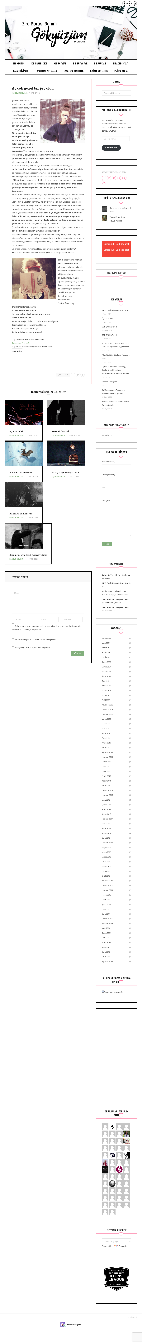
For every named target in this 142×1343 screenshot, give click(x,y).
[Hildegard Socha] (105, 1140)
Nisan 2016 (106, 852)
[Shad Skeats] (112, 1204)
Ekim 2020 (106, 695)
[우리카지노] (112, 1169)
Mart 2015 (106, 899)
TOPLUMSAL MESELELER (46, 70)
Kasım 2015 (106, 866)
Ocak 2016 (106, 861)
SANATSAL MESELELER (73, 70)
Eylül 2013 (106, 956)
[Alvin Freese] (126, 1176)
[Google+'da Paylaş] (82, 375)
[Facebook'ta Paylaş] (73, 375)
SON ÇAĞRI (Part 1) (109, 335)
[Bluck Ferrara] (105, 1126)
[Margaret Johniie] (126, 1162)
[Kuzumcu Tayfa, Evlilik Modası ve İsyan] (28, 536)
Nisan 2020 (106, 723)
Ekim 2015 (106, 871)
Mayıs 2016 (106, 847)
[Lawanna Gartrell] (126, 1190)
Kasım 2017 (106, 814)
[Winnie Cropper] (126, 1148)
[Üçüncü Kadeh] (24, 413)
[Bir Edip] (119, 1169)
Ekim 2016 (106, 838)
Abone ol (111, 147)
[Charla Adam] (112, 1190)
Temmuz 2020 (107, 709)
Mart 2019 (106, 766)
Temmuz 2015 (107, 885)
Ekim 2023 (106, 652)
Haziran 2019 (107, 757)
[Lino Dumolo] (105, 1155)
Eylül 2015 (106, 876)
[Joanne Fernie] (112, 1133)
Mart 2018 (106, 800)
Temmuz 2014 (107, 918)
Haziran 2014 (107, 923)
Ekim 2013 (106, 952)
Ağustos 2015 (107, 880)
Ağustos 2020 (107, 705)
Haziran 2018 (107, 795)
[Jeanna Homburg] (105, 1204)
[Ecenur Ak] (71, 32)
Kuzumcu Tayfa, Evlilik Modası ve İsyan (28, 555)
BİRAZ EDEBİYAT (120, 63)
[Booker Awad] (105, 1133)
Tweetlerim (107, 435)
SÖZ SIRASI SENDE (39, 63)
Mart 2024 (106, 643)
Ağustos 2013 (107, 961)
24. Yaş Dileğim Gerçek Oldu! (65, 472)
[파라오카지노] (126, 1126)
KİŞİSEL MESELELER (99, 70)
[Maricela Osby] (119, 1133)
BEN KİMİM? (18, 63)
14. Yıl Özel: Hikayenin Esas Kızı (115, 310)
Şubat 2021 (106, 676)
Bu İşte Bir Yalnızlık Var (20, 514)
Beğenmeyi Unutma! (116, 273)
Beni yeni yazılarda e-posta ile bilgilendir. (32, 647)
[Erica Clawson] (126, 1169)
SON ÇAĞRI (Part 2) (109, 327)
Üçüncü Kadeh (16, 431)
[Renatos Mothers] (112, 1148)
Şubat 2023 (106, 662)
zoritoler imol (122, 594)
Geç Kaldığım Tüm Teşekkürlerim (115, 599)
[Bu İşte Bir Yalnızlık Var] (24, 495)
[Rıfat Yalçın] (112, 1183)
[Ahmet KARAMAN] (112, 1126)
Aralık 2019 (106, 743)
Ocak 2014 (106, 937)
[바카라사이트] (112, 1211)
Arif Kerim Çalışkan (113, 602)
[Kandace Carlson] (105, 1190)
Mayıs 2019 (106, 761)
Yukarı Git (133, 1317)
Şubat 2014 (106, 933)
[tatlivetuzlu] (126, 1140)
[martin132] (126, 1204)
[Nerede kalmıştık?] (66, 413)
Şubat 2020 (106, 733)
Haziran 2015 (107, 890)
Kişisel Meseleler (20, 93)
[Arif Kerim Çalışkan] (126, 1133)
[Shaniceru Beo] (119, 1155)
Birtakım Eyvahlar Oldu (20, 472)
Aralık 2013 (106, 942)
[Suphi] (105, 1169)
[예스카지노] (119, 1162)
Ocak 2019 (106, 771)
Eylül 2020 (106, 700)
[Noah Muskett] (105, 1183)
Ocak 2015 (106, 909)
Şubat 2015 (106, 904)
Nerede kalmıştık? (60, 431)
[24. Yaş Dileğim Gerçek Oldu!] (66, 454)
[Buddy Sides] (119, 1197)
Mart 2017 (106, 823)
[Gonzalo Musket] (105, 1197)
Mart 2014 (106, 928)
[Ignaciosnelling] (119, 1148)
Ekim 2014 (106, 914)
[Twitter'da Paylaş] (78, 375)
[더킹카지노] (105, 1176)
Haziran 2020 (107, 714)
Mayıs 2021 (106, 667)
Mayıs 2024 (106, 638)
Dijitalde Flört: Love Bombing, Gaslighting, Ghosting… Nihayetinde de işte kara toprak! (115, 370)
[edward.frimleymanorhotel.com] (119, 1126)
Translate (123, 1246)
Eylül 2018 (106, 785)
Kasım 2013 (106, 947)
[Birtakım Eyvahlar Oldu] (24, 454)
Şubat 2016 (106, 857)
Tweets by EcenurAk (21, 343)
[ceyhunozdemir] (112, 1197)
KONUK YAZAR (60, 63)
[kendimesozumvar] (126, 1155)
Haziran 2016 (107, 842)
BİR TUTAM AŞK (80, 63)
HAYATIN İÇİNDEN (21, 70)
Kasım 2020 (106, 690)
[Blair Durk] (112, 1140)
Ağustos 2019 (107, 752)
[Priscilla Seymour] (119, 1140)
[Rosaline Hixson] (105, 1211)
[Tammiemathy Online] (112, 1176)
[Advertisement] (116, 1055)
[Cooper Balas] (105, 1148)
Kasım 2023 (106, 647)
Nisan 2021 (106, 671)
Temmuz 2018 (107, 790)
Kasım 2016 (106, 833)
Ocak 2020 (106, 738)
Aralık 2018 (106, 776)
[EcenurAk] (112, 1155)
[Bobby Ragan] (119, 1183)
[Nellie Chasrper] (112, 1162)
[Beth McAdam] (119, 1176)
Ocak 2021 (106, 681)
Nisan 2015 (106, 895)
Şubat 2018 (106, 804)
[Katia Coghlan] (119, 1204)
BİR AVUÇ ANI (100, 63)
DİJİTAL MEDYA (121, 70)
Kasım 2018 (106, 781)
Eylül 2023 (106, 657)
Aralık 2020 (106, 685)
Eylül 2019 (106, 747)
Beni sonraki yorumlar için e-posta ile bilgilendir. (36, 639)
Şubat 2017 (106, 828)
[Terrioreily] (126, 1197)
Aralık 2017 (106, 809)
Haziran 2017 (107, 819)
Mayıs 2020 (106, 719)
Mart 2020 (106, 728)
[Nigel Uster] (126, 1183)
